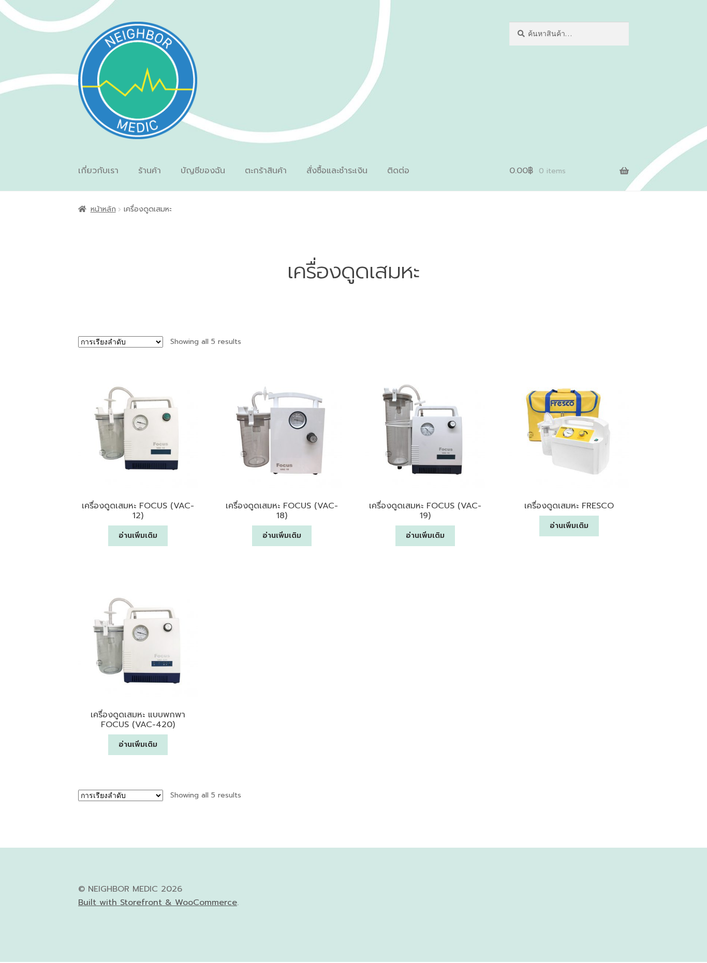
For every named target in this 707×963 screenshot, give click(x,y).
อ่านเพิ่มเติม (138, 535)
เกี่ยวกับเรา (98, 170)
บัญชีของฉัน (203, 170)
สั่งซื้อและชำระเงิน (336, 170)
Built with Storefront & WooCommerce (157, 902)
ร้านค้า (149, 170)
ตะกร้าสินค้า (266, 170)
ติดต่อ (398, 170)
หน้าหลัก (103, 209)
